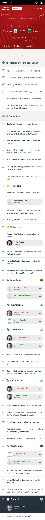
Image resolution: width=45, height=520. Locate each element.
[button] (37, 8)
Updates (18, 46)
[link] (17, 8)
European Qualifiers (6, 8)
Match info (29, 46)
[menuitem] (22, 8)
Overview (7, 46)
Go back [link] (8, 15)
